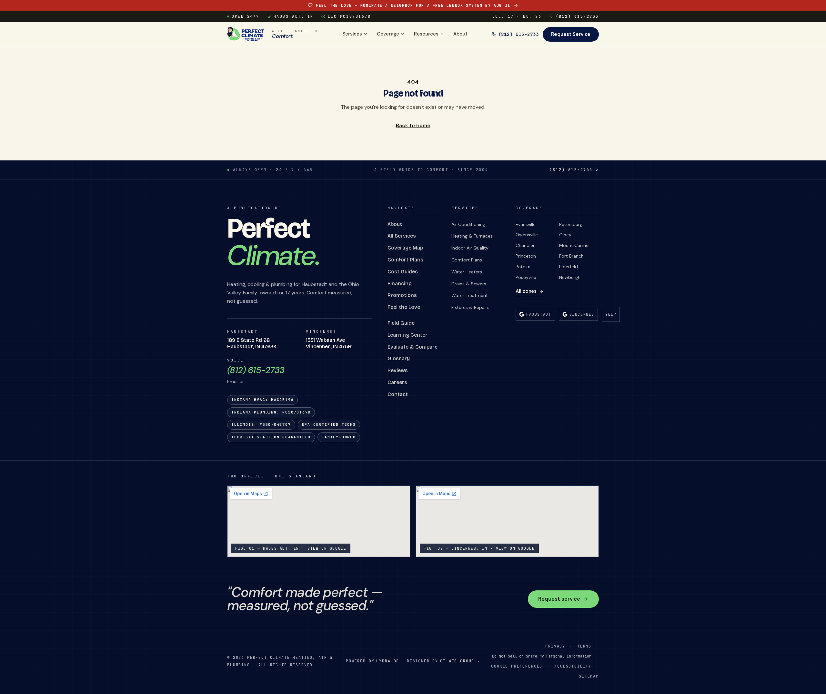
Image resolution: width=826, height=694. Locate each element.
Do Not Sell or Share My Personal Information (541, 656)
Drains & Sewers (468, 284)
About (460, 34)
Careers (397, 382)
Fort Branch (571, 256)
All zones (526, 291)
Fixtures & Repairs (470, 307)
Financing (400, 284)
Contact (398, 394)
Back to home (413, 125)
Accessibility (572, 666)
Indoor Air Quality (470, 248)
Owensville (527, 235)
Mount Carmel (574, 245)
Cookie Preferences (516, 666)
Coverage (388, 34)
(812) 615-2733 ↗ (574, 169)
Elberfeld (568, 267)
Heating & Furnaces (472, 236)
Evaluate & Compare (413, 347)
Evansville (526, 224)
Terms (584, 646)
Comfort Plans (405, 260)
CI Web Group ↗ (460, 660)
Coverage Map (405, 248)
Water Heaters (466, 272)
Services (352, 34)
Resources (426, 34)
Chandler (525, 245)
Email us (236, 381)
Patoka (523, 267)
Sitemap (589, 676)
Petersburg (570, 224)
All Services (402, 236)
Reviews (398, 370)
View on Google (327, 548)
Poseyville (526, 277)
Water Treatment (469, 295)
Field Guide (401, 323)
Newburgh (569, 277)
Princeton (526, 256)
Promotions (402, 295)
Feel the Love (404, 307)
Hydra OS (387, 660)
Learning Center (408, 335)
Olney (565, 235)
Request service (559, 599)
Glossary (399, 358)
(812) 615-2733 (577, 16)
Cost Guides (403, 272)
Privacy (555, 646)
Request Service (571, 34)
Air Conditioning (468, 224)
